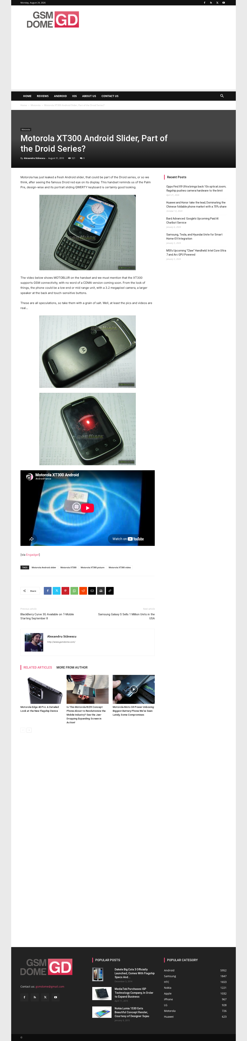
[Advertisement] (123, 62)
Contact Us (110, 96)
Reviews (43, 96)
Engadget (32, 554)
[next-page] (29, 730)
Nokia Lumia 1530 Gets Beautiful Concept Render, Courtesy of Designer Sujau (132, 1012)
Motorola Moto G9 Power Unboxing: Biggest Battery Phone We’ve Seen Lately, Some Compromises (133, 711)
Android (60, 96)
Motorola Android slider (44, 567)
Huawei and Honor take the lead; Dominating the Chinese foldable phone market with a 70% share (196, 204)
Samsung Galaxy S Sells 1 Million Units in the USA (126, 616)
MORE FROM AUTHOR (72, 667)
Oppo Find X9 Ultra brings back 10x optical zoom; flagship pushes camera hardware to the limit (196, 188)
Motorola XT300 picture (92, 567)
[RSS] (211, 2)
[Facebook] (204, 2)
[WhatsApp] (74, 591)
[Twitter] (217, 2)
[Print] (101, 591)
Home (27, 96)
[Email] (92, 591)
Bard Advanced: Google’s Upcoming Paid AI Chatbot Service (192, 220)
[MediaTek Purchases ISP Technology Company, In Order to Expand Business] (102, 993)
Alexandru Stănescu (34, 158)
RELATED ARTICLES (38, 667)
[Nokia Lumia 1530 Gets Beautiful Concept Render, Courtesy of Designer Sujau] (102, 1012)
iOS (74, 96)
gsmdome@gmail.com (50, 986)
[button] (222, 96)
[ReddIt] (83, 591)
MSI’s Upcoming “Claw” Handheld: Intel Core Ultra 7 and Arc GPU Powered (196, 252)
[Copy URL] (110, 591)
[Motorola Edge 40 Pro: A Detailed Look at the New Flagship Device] (41, 689)
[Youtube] (224, 2)
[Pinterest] (65, 591)
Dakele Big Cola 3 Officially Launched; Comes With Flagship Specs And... (135, 973)
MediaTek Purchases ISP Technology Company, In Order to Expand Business (134, 992)
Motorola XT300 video (120, 567)
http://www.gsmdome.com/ (61, 642)
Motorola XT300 (68, 567)
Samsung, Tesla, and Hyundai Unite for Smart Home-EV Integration (194, 236)
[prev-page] (22, 730)
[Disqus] (87, 790)
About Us (89, 96)
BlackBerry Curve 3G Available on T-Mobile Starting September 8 (47, 616)
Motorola (36, 105)
